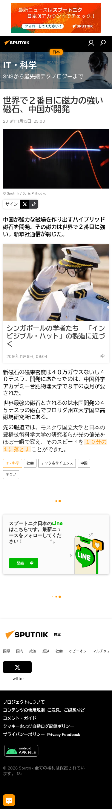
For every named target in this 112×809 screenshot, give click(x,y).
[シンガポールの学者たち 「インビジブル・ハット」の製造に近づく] (56, 282)
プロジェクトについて (24, 702)
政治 (32, 651)
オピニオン (78, 651)
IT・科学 (12, 463)
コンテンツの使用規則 (24, 710)
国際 (6, 651)
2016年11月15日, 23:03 (24, 121)
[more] (102, 356)
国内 (19, 651)
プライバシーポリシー (24, 734)
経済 (46, 651)
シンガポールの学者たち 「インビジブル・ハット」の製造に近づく (56, 336)
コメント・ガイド (19, 718)
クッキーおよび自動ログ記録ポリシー (38, 726)
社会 (30, 463)
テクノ (11, 474)
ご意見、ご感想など (66, 710)
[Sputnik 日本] (18, 45)
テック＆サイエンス (57, 463)
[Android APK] (21, 751)
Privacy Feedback (63, 734)
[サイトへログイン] (91, 42)
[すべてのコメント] (9, 800)
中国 (84, 463)
